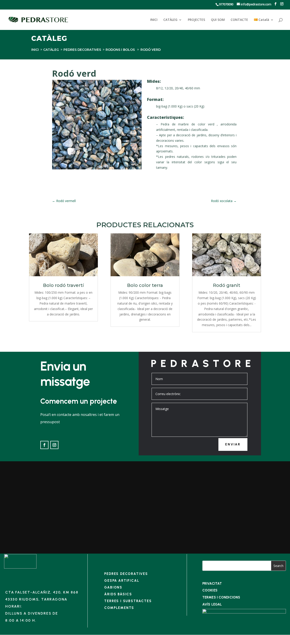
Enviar (233, 444)
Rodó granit (226, 285)
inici (35, 50)
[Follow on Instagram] (54, 445)
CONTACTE (239, 20)
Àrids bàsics (118, 594)
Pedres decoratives (82, 50)
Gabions (113, 587)
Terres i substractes (128, 601)
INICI (153, 20)
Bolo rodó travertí (63, 285)
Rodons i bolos (120, 50)
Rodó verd (150, 50)
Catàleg (51, 50)
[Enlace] (20, 567)
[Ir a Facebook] (275, 4)
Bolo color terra (145, 285)
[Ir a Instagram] (281, 4)
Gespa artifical (121, 581)
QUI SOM (218, 20)
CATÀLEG (170, 20)
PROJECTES (196, 20)
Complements (119, 608)
